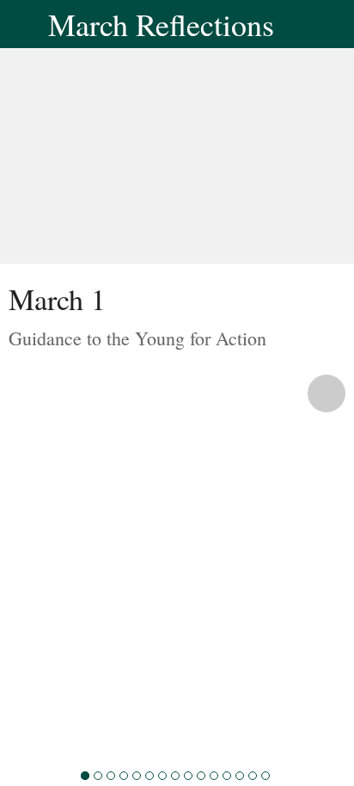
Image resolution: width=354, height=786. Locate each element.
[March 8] (175, 775)
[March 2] (98, 775)
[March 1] (85, 775)
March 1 (57, 299)
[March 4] (123, 775)
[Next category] (326, 393)
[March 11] (214, 775)
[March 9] (188, 775)
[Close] (24, 24)
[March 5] (136, 775)
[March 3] (111, 775)
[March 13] (239, 775)
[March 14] (252, 775)
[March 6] (149, 775)
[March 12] (227, 775)
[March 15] (265, 775)
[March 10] (201, 775)
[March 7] (162, 775)
